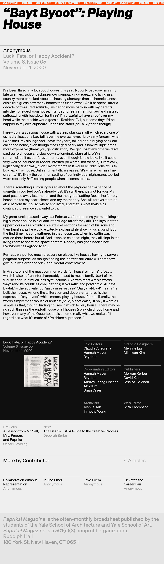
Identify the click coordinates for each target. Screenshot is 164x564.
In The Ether (52, 480)
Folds (27, 3)
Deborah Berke (55, 435)
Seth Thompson (136, 407)
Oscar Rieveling (15, 444)
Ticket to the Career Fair (133, 482)
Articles (43, 3)
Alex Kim (90, 386)
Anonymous (17, 50)
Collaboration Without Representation (20, 482)
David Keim (132, 377)
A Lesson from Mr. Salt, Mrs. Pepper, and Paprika (21, 435)
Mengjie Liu (133, 348)
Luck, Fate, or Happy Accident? (38, 56)
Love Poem (92, 480)
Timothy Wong (95, 411)
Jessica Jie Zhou (136, 382)
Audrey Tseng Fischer (101, 382)
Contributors (67, 3)
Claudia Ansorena (97, 348)
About (111, 3)
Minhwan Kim (134, 352)
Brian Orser (92, 390)
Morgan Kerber (135, 373)
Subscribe (93, 3)
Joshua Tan (92, 407)
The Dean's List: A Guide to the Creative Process (80, 431)
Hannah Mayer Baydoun (95, 354)
